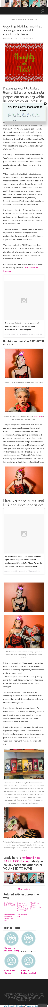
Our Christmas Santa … (22, 916)
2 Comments (27, 38)
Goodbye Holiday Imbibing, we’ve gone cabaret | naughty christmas (22, 30)
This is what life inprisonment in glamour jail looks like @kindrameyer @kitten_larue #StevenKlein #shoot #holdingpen (22, 326)
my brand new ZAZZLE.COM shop (21, 859)
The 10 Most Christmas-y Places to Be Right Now (36, 906)
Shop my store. (24, 889)
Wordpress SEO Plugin (13, 1006)
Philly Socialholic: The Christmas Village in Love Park (9, 917)
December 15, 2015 (11, 38)
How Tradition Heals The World (9, 904)
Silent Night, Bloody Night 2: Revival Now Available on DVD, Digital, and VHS (22, 906)
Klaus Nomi (38, 416)
